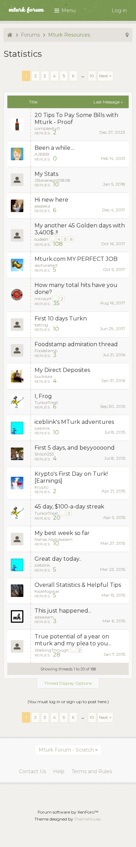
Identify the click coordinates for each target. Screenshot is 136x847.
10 (92, 75)
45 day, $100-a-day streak (69, 506)
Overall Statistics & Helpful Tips (78, 585)
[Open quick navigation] (127, 34)
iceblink (42, 428)
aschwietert (46, 265)
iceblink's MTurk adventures (74, 422)
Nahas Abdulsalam (54, 539)
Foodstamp (46, 350)
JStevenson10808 (52, 180)
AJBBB (42, 154)
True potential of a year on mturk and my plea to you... (73, 640)
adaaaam (44, 617)
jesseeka (42, 206)
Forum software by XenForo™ (68, 812)
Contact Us (32, 771)
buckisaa (43, 376)
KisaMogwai (47, 591)
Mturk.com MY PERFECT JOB (76, 259)
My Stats (46, 174)
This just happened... (63, 610)
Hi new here (51, 199)
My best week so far (62, 533)
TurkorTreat (46, 402)
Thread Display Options (68, 683)
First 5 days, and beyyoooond (75, 447)
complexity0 (47, 128)
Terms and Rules (91, 771)
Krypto (41, 487)
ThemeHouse (87, 819)
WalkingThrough (52, 650)
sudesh (41, 239)
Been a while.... (55, 148)
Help (59, 771)
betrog (41, 324)
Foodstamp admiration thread (76, 344)
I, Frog (43, 396)
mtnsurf (43, 298)
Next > (105, 75)
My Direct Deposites (62, 370)
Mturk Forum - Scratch (66, 750)
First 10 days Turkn (61, 318)
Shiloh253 (44, 454)
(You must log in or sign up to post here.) (68, 701)
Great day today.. (58, 558)
